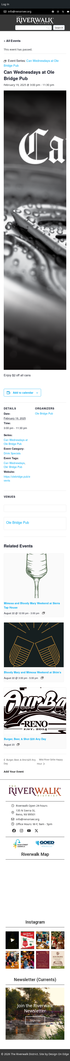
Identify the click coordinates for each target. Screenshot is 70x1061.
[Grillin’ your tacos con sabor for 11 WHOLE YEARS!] (12, 960)
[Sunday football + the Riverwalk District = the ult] (27, 960)
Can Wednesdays (14, 463)
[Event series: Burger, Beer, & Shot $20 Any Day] (18, 744)
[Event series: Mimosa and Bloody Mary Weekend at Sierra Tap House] (43, 613)
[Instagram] (58, 11)
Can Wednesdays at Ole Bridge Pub (16, 442)
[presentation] (34, 576)
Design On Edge (59, 1054)
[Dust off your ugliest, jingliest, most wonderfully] (27, 940)
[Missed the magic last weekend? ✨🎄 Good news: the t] (12, 940)
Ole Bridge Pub (44, 413)
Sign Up (35, 1020)
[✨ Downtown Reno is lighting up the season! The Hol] (57, 940)
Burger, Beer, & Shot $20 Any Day (25, 739)
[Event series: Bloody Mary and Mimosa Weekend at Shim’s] (42, 678)
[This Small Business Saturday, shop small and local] (42, 940)
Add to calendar (23, 392)
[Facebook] (53, 11)
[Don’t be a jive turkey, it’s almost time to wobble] (42, 960)
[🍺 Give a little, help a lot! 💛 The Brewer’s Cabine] (57, 960)
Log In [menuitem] (5, 4)
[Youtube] (68, 11)
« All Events (12, 41)
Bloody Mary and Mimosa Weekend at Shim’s (32, 672)
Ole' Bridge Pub (13, 467)
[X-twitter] (63, 11)
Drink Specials (12, 453)
